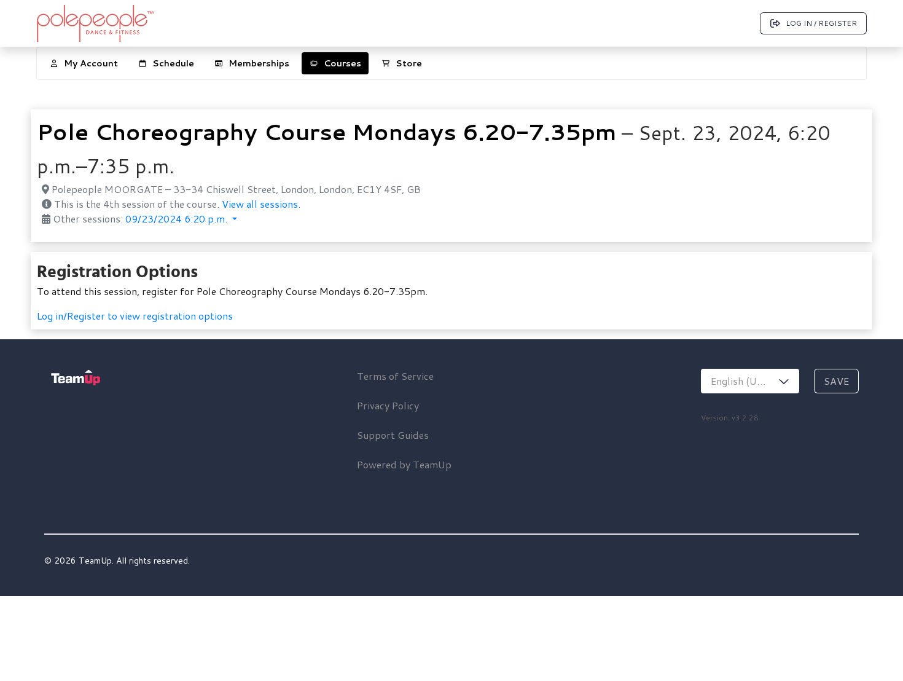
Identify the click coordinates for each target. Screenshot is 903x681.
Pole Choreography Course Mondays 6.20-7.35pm (326, 132)
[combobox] (750, 381)
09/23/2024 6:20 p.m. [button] (177, 218)
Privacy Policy (388, 405)
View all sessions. (261, 204)
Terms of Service (395, 376)
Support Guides (393, 435)
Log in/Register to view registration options (135, 316)
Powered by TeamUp (404, 464)
